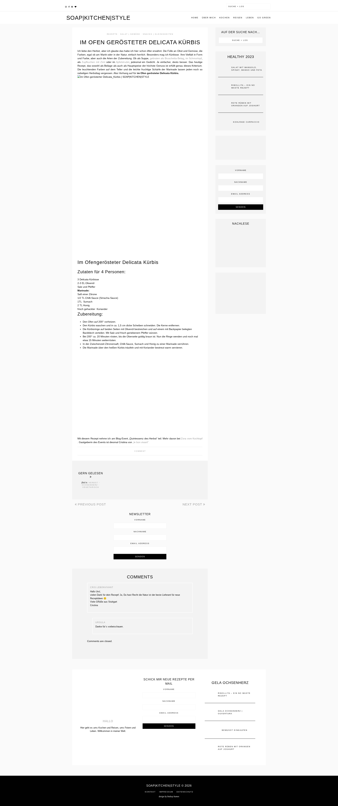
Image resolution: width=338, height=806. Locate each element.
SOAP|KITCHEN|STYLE (98, 18)
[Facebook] (69, 6)
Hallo (108, 721)
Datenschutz (185, 792)
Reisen (237, 18)
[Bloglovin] (75, 6)
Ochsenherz (90, 485)
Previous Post (91, 504)
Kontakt (150, 792)
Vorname (140, 520)
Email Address (139, 543)
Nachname (140, 532)
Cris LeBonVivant (101, 587)
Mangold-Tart (140, 479)
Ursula (100, 622)
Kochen (224, 18)
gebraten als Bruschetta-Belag (167, 58)
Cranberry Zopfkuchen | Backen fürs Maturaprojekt (119, 479)
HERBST (93, 483)
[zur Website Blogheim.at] (169, 740)
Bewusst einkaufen (187, 479)
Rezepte (112, 34)
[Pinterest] (72, 6)
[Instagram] (66, 6)
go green (264, 18)
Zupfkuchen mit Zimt (93, 62)
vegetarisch (90, 487)
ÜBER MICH (209, 18)
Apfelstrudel (122, 62)
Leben (250, 18)
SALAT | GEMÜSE (130, 34)
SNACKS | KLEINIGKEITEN (158, 34)
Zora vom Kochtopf (191, 438)
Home (194, 18)
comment (140, 451)
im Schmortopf (194, 58)
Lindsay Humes (173, 796)
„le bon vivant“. (141, 442)
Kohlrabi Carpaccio (246, 122)
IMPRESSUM (166, 792)
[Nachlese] (240, 246)
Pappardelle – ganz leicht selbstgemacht (166, 479)
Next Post (193, 504)
